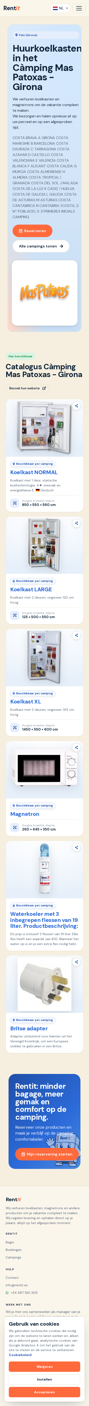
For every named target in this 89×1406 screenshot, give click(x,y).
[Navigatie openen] (79, 8)
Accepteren (44, 1392)
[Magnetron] (44, 770)
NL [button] (61, 8)
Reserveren (35, 230)
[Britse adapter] (44, 984)
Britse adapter (28, 1028)
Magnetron (24, 814)
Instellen (44, 1379)
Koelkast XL (25, 701)
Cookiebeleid (20, 1355)
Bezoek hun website (24, 388)
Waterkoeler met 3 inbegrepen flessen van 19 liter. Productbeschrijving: (44, 920)
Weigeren (45, 1367)
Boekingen (14, 1250)
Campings (13, 1257)
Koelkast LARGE (31, 589)
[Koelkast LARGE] (44, 545)
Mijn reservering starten (49, 1154)
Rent (11, 8)
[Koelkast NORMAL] (44, 428)
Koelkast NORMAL (34, 472)
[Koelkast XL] (44, 657)
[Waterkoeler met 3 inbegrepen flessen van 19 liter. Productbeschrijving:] (44, 869)
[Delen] (76, 406)
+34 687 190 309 (23, 1293)
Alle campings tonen (38, 246)
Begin (10, 1242)
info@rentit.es (17, 1285)
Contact (12, 1277)
